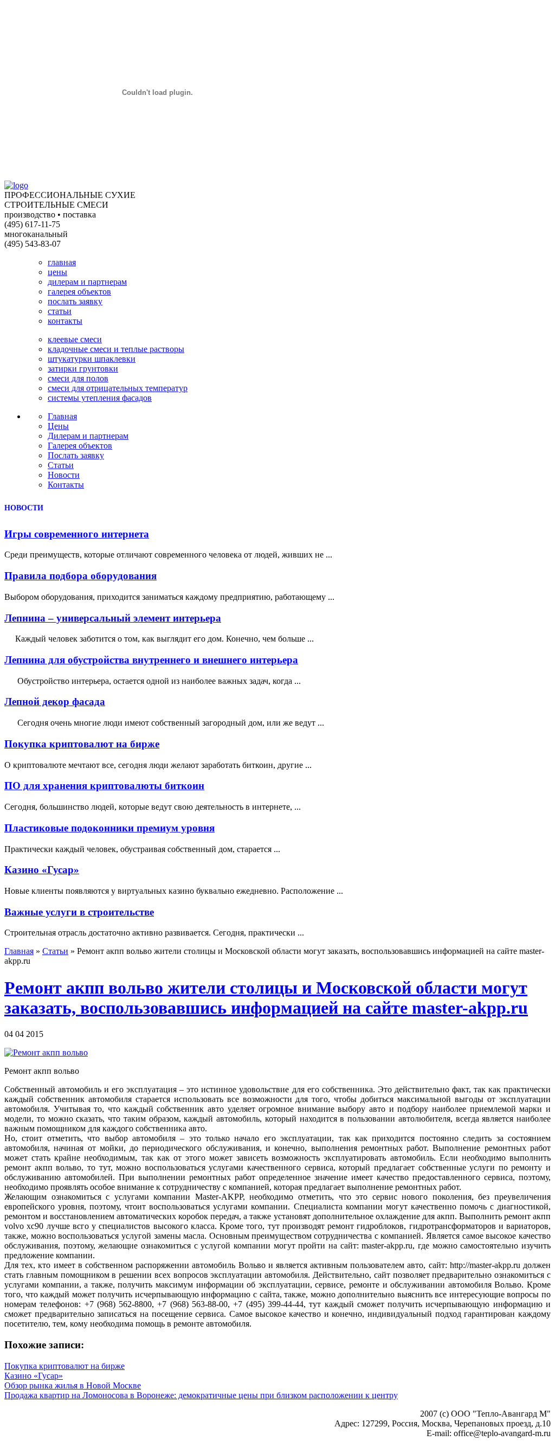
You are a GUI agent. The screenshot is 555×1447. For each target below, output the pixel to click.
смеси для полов (78, 378)
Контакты (66, 484)
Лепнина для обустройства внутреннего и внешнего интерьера (151, 659)
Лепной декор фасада (54, 701)
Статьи (61, 465)
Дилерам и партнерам (88, 435)
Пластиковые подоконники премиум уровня (109, 828)
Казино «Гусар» (41, 869)
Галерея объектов (80, 445)
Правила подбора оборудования (80, 575)
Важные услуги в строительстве (79, 912)
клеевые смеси (75, 339)
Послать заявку (76, 455)
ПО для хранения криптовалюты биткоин (104, 785)
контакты (65, 320)
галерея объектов (79, 291)
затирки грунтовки (83, 368)
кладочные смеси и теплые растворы (116, 349)
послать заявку (75, 301)
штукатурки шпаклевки (91, 358)
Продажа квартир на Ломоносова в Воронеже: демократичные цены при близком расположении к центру (201, 1395)
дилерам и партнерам (87, 281)
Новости (64, 474)
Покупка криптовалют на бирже (81, 744)
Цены (58, 426)
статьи (60, 311)
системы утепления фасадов (100, 397)
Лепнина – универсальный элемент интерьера (112, 618)
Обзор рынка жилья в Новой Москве (72, 1385)
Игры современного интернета (76, 534)
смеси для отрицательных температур (118, 388)
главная (62, 262)
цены (57, 272)
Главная (62, 416)
